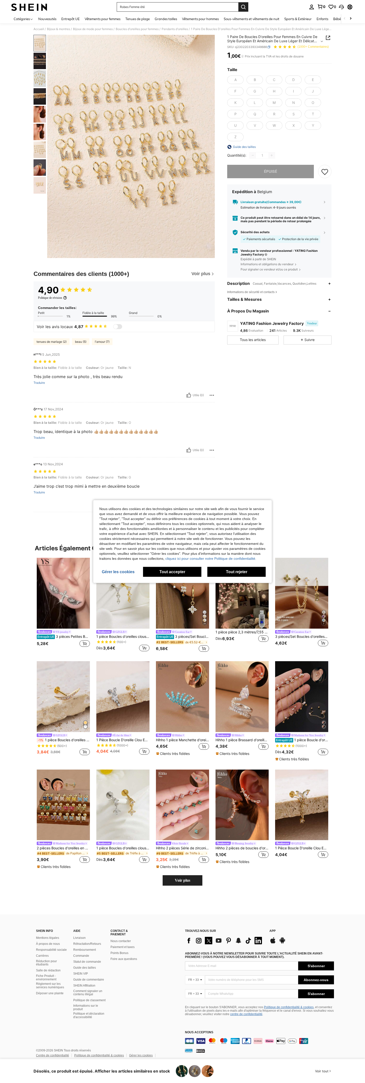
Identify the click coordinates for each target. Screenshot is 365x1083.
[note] (173, 753)
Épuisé (270, 171)
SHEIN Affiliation (84, 985)
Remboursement (84, 950)
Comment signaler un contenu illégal (87, 992)
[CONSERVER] (324, 171)
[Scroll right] (350, 19)
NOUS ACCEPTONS (199, 1032)
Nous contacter (120, 941)
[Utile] (189, 395)
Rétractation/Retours (87, 944)
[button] (341, 7)
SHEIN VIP (80, 973)
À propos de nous (48, 944)
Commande (81, 955)
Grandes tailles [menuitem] (166, 19)
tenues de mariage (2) (51, 342)
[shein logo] (29, 7)
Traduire (39, 383)
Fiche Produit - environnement (46, 977)
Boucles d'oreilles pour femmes (137, 29)
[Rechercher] (243, 7)
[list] (224, 940)
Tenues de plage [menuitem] (137, 19)
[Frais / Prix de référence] (242, 56)
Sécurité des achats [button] (255, 232)
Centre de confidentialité (52, 1055)
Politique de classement (89, 1000)
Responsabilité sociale (51, 950)
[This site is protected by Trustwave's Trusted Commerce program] (188, 1050)
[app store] (272, 943)
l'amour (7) (102, 342)
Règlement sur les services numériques (50, 985)
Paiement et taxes (122, 947)
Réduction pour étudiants (46, 962)
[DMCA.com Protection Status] (200, 1050)
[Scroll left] (344, 19)
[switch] (117, 326)
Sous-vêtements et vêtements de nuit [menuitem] (251, 19)
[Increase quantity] (271, 155)
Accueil (39, 29)
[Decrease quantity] (253, 155)
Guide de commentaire (88, 979)
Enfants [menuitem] (322, 19)
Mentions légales (47, 938)
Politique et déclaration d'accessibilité (88, 1015)
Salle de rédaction (48, 970)
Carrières (42, 955)
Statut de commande (87, 961)
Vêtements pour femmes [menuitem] (102, 19)
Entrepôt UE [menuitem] (70, 19)
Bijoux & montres (58, 29)
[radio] (235, 80)
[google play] (282, 943)
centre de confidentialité (246, 1014)
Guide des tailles (84, 967)
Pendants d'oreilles (175, 29)
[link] (321, 7)
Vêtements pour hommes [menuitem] (200, 19)
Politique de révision (50, 298)
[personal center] (312, 7)
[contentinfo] (259, 1041)
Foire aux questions (123, 959)
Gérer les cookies (141, 1055)
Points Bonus (119, 953)
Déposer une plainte (50, 993)
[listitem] (63, 605)
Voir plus (182, 880)
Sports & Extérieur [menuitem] (298, 19)
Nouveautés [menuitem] (47, 19)
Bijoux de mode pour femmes (93, 29)
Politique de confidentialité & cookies (289, 1007)
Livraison (79, 938)
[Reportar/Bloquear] (212, 395)
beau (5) (80, 342)
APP (272, 931)
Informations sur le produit (85, 1007)
